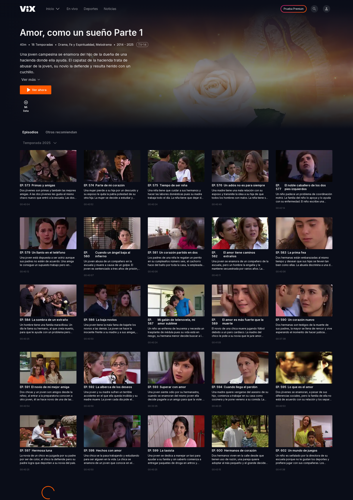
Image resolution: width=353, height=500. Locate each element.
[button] (48, 178)
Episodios (30, 132)
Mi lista (26, 109)
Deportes (91, 9)
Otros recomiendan (61, 132)
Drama (62, 44)
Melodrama (104, 44)
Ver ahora (39, 90)
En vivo (72, 9)
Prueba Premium (294, 8)
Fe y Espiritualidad (81, 44)
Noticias (110, 9)
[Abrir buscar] (314, 9)
